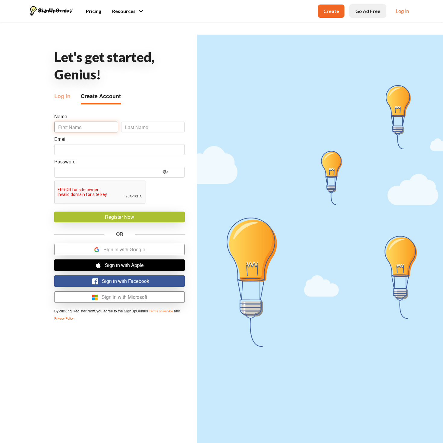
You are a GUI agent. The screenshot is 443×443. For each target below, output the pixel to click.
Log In (402, 11)
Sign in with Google (123, 249)
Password (65, 161)
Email (60, 138)
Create (331, 11)
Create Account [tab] (101, 96)
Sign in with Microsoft (123, 296)
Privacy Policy (64, 318)
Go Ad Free (367, 11)
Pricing (93, 11)
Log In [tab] (62, 96)
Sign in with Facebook (125, 280)
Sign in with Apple (124, 265)
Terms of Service (160, 311)
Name (60, 116)
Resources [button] (124, 11)
